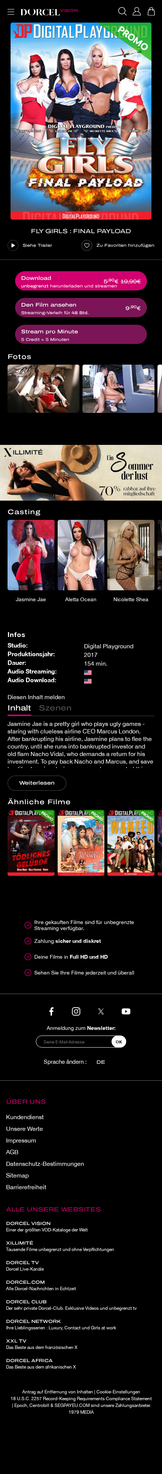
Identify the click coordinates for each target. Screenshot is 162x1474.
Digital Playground (108, 646)
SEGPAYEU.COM (72, 1405)
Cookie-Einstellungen (118, 1392)
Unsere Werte (24, 1128)
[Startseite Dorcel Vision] (49, 11)
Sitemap (17, 1175)
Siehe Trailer (37, 245)
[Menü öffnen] (9, 7)
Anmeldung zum (81, 1028)
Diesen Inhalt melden (36, 696)
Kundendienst (25, 1117)
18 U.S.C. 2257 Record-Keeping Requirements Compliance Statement (81, 1398)
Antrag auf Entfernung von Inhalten (57, 1392)
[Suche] (122, 11)
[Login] (137, 11)
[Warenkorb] (151, 11)
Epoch (20, 1405)
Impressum (21, 1140)
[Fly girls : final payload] (81, 121)
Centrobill (39, 1405)
